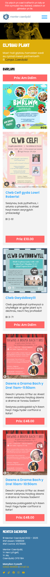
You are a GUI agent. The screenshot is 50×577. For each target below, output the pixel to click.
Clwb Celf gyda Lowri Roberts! (22, 194)
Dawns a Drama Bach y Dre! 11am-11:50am (24, 385)
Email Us (24, 566)
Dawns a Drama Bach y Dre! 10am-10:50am (24, 482)
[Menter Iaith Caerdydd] (17, 17)
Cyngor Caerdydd (16, 59)
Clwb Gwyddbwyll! (21, 298)
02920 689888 (10, 566)
